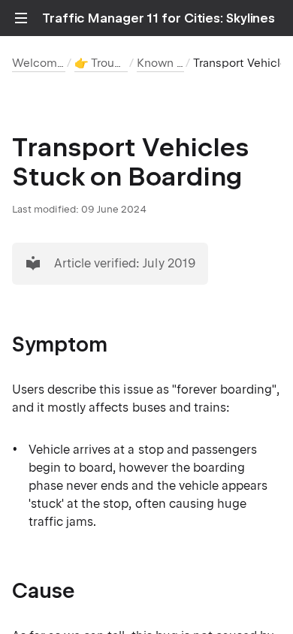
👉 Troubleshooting (126, 63)
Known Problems (182, 63)
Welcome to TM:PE (64, 63)
